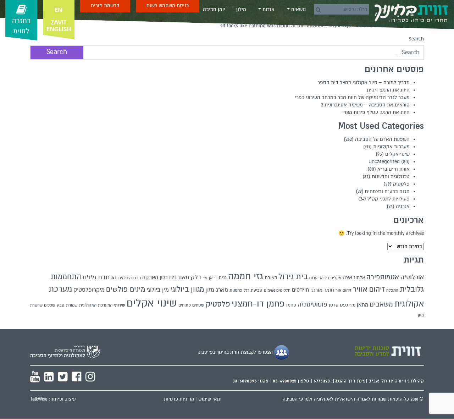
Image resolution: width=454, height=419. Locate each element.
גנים (223, 278)
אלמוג (359, 278)
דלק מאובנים (185, 277)
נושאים (298, 9)
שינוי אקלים (397, 154)
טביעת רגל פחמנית (245, 290)
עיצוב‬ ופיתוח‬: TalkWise (53, 399)
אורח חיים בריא (393, 169)
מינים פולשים (125, 289)
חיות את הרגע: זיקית (388, 90)
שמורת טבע (67, 305)
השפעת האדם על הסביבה (382, 139)
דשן (164, 277)
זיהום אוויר (369, 289)
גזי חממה (245, 276)
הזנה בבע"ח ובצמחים (387, 191)
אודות (268, 9)
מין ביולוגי (157, 289)
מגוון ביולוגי (187, 289)
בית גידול (293, 276)
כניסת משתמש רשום (167, 5)
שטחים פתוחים (191, 305)
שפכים (49, 305)
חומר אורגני (322, 290)
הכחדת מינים (100, 277)
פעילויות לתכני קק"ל (388, 199)
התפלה (392, 290)
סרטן (333, 305)
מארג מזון (216, 289)
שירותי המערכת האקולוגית (102, 305)
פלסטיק (401, 184)
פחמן (291, 305)
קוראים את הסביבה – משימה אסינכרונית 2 (365, 105)
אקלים (336, 278)
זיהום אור (343, 290)
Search (416, 39)
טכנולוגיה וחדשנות (391, 176)
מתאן (362, 305)
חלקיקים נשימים (277, 290)
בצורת (271, 278)
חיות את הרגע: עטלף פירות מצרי (376, 112)
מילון (241, 9)
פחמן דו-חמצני (258, 304)
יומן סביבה (214, 9)
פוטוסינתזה (312, 304)
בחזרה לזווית (21, 26)
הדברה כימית (129, 277)
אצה (347, 277)
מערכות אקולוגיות (391, 147)
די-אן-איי (210, 277)
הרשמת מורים (105, 5)
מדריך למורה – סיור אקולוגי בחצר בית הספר (363, 82)
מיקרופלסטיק (89, 289)
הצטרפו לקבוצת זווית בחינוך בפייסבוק (236, 352)
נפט (344, 305)
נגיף (352, 305)
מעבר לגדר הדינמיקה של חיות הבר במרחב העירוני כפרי (352, 97)
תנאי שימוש (210, 399)
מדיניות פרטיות (179, 399)
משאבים (381, 304)
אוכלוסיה (412, 277)
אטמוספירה (382, 277)
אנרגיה (403, 206)
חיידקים (300, 290)
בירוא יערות (319, 278)
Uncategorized (384, 162)
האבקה (150, 277)
